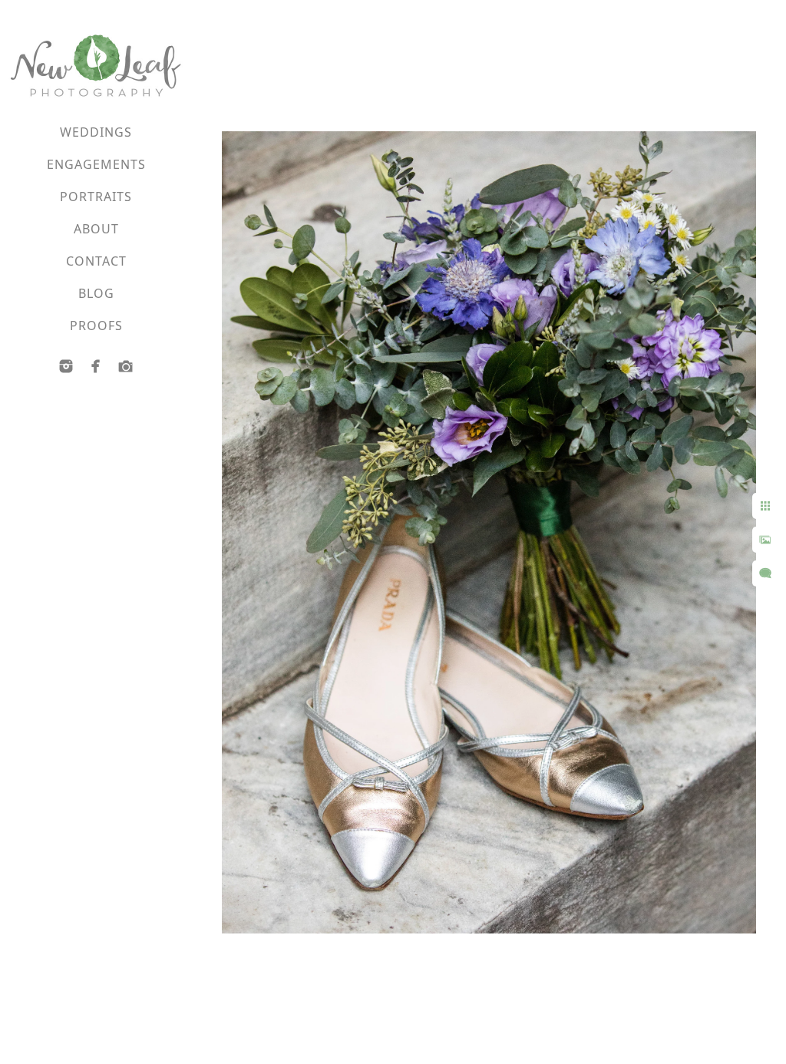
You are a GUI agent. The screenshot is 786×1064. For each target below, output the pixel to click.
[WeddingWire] (126, 366)
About (96, 228)
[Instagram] (66, 366)
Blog (96, 293)
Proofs (96, 325)
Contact (96, 261)
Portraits (96, 196)
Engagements (96, 164)
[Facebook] (96, 366)
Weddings (96, 132)
